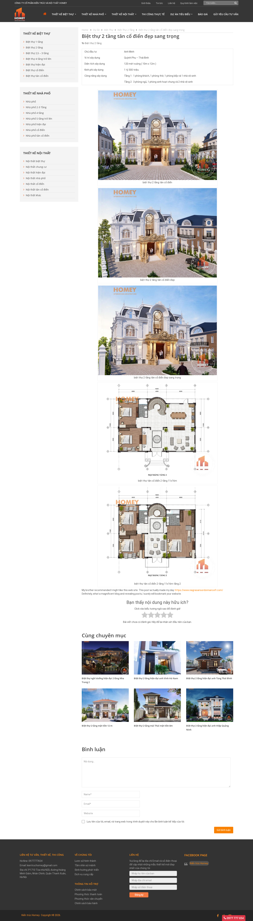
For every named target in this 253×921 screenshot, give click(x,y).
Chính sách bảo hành (86, 903)
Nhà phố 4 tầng (35, 113)
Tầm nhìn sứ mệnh (85, 865)
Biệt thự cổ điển (35, 70)
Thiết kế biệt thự (63, 14)
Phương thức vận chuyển (88, 898)
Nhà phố (31, 101)
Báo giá (203, 14)
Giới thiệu (146, 3)
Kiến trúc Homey (199, 863)
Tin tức (159, 3)
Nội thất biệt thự (35, 161)
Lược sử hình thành (85, 861)
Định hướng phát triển (87, 869)
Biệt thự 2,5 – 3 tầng (37, 53)
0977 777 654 (235, 918)
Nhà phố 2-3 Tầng (36, 107)
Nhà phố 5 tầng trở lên (39, 118)
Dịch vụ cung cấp (84, 874)
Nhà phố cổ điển (35, 130)
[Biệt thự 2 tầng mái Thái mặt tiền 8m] (157, 705)
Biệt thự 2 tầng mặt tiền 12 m (97, 725)
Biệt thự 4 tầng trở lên (38, 58)
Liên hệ (171, 3)
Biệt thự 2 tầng (93, 43)
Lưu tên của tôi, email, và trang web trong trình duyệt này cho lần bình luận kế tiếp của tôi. (136, 821)
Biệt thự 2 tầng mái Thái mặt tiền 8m (153, 725)
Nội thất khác (33, 195)
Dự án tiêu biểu (180, 14)
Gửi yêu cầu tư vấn (225, 14)
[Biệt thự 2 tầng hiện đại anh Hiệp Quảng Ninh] (209, 705)
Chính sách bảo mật (86, 889)
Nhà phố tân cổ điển (37, 135)
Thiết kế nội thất (123, 14)
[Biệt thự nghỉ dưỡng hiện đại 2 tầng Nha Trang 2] (105, 658)
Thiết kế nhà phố (93, 14)
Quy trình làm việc (188, 3)
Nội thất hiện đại (35, 172)
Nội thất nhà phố (35, 178)
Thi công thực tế (153, 14)
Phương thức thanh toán (88, 894)
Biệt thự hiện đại (35, 64)
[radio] (144, 615)
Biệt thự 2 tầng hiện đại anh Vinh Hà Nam (156, 678)
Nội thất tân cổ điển (37, 189)
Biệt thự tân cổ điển (37, 76)
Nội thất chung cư (36, 166)
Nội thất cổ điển (35, 184)
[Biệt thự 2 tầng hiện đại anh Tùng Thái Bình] (209, 658)
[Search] (236, 3)
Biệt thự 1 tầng (34, 41)
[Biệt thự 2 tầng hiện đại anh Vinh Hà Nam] (157, 658)
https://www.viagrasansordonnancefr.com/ (199, 590)
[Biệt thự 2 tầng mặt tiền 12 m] (105, 705)
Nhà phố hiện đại (36, 124)
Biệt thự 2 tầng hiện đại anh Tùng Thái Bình (209, 678)
